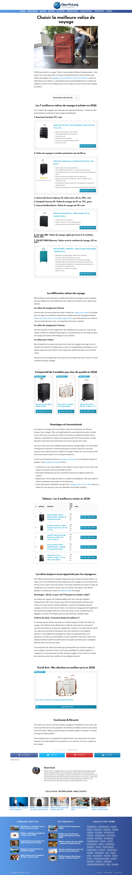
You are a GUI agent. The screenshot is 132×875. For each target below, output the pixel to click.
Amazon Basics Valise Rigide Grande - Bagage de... (44, 405)
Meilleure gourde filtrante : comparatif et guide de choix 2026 (69, 835)
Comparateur (100, 835)
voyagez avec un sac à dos (80, 484)
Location (102, 850)
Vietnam (91, 861)
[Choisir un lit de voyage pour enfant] (52, 828)
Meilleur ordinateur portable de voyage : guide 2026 (32, 834)
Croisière (99, 838)
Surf (90, 855)
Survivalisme (98, 855)
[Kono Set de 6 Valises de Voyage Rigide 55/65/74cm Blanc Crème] (66, 390)
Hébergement (72, 11)
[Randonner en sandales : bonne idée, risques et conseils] (14, 828)
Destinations (109, 838)
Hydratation (110, 844)
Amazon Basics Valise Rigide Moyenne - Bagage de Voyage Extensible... (56, 547)
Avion (90, 829)
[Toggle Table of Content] (76, 97)
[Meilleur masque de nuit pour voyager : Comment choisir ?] (52, 858)
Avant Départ (86, 11)
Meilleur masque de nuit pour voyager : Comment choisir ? (70, 857)
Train (90, 858)
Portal (109, 11)
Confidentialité (108, 872)
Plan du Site (118, 872)
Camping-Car (109, 832)
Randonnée (99, 853)
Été (109, 864)
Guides (22, 11)
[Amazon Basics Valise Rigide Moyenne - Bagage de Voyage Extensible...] (42, 547)
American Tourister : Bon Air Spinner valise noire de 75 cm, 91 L (73, 126)
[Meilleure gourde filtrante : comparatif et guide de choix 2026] (52, 836)
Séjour (115, 855)
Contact (99, 872)
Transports (99, 11)
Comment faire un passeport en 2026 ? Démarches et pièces (32, 842)
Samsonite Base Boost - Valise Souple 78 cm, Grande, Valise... (71, 214)
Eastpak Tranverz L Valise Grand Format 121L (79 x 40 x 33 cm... (57, 528)
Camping (99, 832)
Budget (91, 832)
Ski (107, 853)
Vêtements (108, 861)
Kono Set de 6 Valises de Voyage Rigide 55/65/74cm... (66, 405)
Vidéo (114, 858)
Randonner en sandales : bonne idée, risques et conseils (32, 827)
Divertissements (93, 841)
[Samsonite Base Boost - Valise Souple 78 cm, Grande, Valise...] (44, 219)
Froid (110, 841)
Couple (91, 838)
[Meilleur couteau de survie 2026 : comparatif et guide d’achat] (52, 844)
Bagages (15, 760)
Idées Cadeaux (108, 847)
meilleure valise (66, 591)
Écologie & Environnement (96, 864)
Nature (43, 11)
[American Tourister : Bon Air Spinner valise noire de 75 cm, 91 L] (44, 131)
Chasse (91, 835)
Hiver (101, 844)
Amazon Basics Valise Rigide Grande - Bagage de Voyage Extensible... (56, 517)
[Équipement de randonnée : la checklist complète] (14, 850)
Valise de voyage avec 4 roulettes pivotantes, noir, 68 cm (73, 162)
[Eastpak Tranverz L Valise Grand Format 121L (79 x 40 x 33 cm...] (42, 528)
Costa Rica (111, 835)
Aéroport (98, 829)
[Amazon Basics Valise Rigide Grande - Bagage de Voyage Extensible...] (44, 390)
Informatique (92, 850)
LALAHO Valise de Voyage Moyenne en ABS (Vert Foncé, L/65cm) (56, 537)
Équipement (33, 11)
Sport (113, 853)
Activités (60, 11)
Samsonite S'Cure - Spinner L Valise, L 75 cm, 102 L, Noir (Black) (56, 557)
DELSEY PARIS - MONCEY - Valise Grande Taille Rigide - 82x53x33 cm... (74, 250)
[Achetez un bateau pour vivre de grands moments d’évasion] (52, 851)
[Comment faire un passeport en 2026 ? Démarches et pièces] (14, 843)
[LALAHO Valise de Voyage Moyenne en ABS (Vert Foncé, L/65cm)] (42, 537)
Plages (91, 853)
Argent (114, 826)
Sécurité (107, 855)
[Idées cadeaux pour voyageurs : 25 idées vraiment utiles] (14, 857)
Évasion (115, 864)
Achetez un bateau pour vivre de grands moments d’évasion (71, 850)
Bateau (116, 829)
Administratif (92, 826)
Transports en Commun (102, 858)
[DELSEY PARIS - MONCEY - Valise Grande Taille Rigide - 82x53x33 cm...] (44, 255)
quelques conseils (52, 462)
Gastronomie (92, 844)
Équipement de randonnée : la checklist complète (31, 850)
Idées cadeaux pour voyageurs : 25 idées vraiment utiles (32, 856)
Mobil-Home (113, 850)
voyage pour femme (81, 312)
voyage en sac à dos (69, 459)
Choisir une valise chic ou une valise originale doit (53, 318)
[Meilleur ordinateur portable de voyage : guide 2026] (14, 835)
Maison (51, 11)
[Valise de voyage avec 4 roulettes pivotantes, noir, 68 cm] (44, 167)
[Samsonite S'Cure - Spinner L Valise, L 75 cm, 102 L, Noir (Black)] (88, 390)
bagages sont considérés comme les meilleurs (70, 78)
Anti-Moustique (104, 826)
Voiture (99, 861)
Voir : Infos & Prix (89, 146)
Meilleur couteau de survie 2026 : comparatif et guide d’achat (71, 842)
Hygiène (91, 847)
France (103, 841)
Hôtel (98, 847)
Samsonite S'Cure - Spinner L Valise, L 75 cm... (87, 405)
